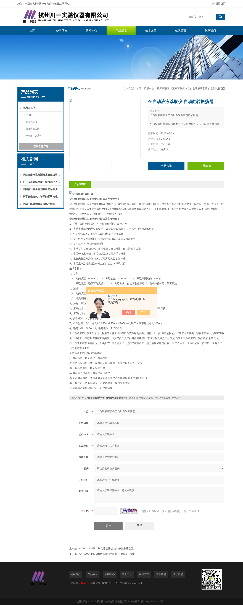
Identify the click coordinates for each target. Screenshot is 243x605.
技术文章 (151, 30)
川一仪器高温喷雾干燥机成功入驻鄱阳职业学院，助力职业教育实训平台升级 (42, 182)
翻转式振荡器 (32, 128)
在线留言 (180, 30)
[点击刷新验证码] (129, 511)
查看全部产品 (40, 146)
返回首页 (221, 3)
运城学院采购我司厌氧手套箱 (39, 203)
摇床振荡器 (29, 107)
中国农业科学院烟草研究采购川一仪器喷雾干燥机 (42, 189)
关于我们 (178, 574)
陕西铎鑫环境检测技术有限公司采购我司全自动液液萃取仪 (42, 174)
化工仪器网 (120, 583)
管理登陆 (96, 583)
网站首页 (76, 574)
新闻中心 (91, 30)
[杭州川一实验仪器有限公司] (70, 16)
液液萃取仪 (31, 121)
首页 (32, 30)
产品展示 (121, 30)
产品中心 (149, 88)
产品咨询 (166, 165)
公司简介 (61, 30)
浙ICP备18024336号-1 (153, 601)
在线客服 (205, 165)
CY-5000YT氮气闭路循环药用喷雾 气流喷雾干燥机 (107, 553)
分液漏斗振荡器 (33, 135)
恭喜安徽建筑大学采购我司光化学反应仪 (42, 196)
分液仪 (28, 114)
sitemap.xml (135, 583)
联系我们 (210, 30)
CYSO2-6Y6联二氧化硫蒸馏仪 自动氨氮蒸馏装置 (106, 548)
